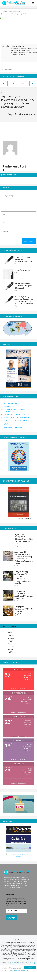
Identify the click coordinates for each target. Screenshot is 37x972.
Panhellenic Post (15, 12)
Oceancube (15, 963)
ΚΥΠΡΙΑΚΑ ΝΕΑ (9, 406)
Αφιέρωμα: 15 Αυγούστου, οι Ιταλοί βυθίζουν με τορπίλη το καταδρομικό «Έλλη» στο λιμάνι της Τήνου (23, 558)
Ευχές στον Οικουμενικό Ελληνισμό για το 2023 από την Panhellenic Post (23, 539)
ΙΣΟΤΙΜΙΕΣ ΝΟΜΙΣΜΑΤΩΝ (13, 427)
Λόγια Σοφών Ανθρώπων (22, 114)
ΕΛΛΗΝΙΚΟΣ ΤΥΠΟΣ (10, 403)
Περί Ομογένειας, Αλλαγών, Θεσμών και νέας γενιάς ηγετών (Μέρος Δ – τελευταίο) (23, 300)
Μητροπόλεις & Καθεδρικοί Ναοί (16, 418)
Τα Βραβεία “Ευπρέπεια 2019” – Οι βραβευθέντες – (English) (23, 610)
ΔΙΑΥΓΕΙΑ (7, 424)
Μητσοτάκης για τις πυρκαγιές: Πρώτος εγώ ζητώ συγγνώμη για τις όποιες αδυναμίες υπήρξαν (18, 101)
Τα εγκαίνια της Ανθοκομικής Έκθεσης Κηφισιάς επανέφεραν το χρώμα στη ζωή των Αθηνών (23, 577)
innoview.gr (31, 963)
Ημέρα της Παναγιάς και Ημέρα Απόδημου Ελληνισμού (23, 285)
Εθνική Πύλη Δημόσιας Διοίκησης (16, 421)
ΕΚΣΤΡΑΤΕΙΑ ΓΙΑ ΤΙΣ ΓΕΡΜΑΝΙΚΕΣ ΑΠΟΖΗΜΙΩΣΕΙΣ (15, 410)
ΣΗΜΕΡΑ (4, 11)
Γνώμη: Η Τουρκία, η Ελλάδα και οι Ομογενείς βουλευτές (23, 259)
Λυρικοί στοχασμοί (22, 270)
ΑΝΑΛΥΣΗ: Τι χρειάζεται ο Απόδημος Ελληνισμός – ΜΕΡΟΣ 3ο (23, 594)
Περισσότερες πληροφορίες (20, 970)
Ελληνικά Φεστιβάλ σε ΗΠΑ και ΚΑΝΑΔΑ (18, 415)
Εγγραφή (11, 917)
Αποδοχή (30, 967)
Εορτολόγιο (8, 70)
